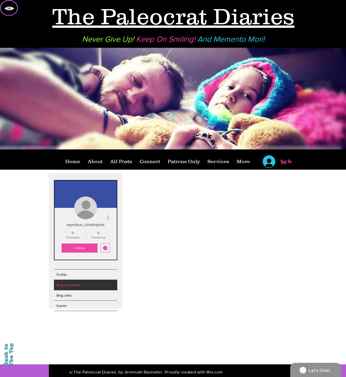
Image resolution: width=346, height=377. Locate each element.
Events (61, 305)
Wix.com (214, 371)
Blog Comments (68, 285)
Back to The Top (9, 354)
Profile (61, 274)
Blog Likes (63, 295)
